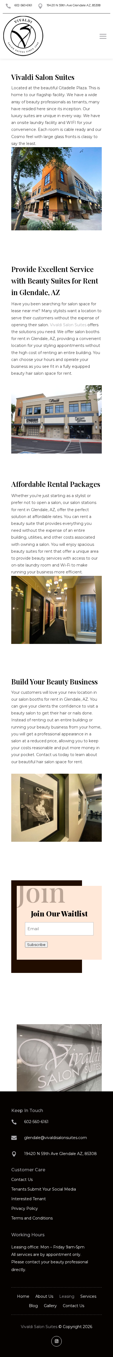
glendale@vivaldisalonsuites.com (55, 1137)
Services (88, 1296)
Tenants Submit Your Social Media (43, 1189)
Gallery (50, 1305)
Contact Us (22, 1179)
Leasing (66, 1296)
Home (23, 1296)
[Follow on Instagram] (56, 1341)
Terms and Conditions (32, 1218)
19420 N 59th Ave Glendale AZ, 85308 (73, 5)
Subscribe (36, 944)
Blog (33, 1305)
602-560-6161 (23, 5)
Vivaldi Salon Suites (68, 324)
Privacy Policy (24, 1208)
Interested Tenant (28, 1198)
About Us (44, 1296)
